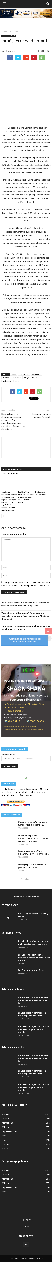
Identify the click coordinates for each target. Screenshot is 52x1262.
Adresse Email (8, 754)
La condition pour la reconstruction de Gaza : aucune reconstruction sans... (33, 839)
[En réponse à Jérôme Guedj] (43, 484)
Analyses (5, 1118)
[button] (48, 4)
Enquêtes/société (9, 1131)
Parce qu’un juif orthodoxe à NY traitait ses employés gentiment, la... (33, 1000)
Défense (5, 1127)
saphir (17, 381)
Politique (5, 1144)
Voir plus (25, 879)
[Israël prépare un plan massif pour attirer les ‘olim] (8, 868)
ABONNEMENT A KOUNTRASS (26, 896)
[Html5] (26, 1244)
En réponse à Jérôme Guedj (31, 970)
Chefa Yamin (24, 374)
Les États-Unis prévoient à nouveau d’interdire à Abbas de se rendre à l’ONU (26, 497)
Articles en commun (12, 469)
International (7, 1122)
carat (14, 374)
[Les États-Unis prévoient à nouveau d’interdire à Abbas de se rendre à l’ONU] (26, 484)
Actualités (5, 36)
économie (17, 377)
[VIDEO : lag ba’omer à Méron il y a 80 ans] (8, 917)
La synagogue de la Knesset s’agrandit (41, 416)
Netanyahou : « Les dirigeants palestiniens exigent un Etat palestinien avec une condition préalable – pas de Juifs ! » (13, 422)
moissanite (7, 381)
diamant (6, 377)
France (4, 1148)
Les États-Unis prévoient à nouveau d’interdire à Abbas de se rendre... (34, 958)
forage (26, 377)
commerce (36, 374)
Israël (13, 36)
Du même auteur (11, 473)
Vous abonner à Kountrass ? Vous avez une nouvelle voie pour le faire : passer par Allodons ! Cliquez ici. (25, 616)
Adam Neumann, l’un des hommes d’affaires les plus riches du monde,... (34, 1029)
